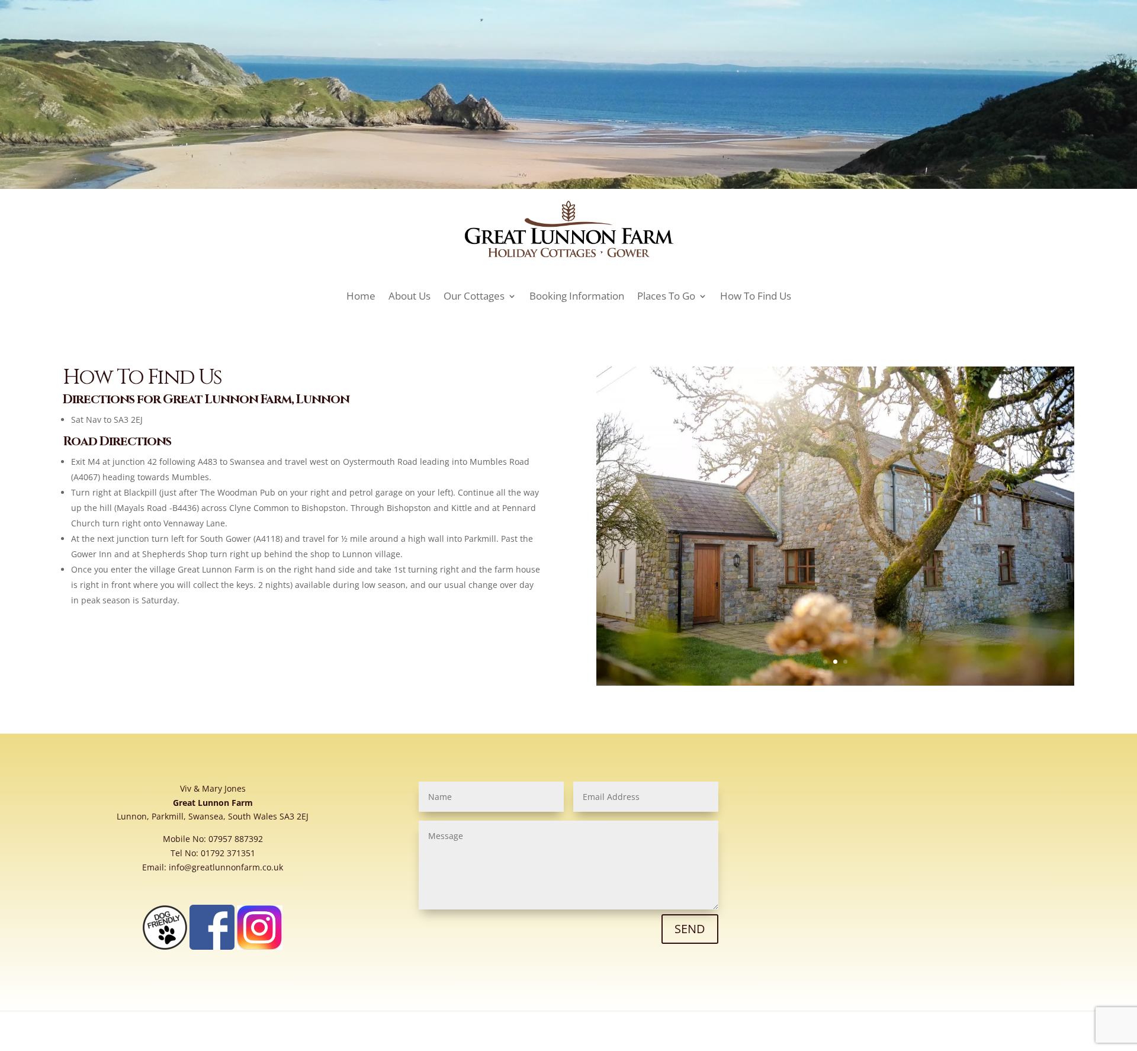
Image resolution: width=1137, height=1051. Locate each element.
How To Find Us (755, 296)
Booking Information (576, 296)
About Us (409, 296)
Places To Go (666, 296)
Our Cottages (474, 296)
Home (360, 296)
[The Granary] (835, 682)
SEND (690, 929)
